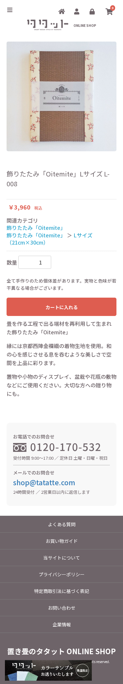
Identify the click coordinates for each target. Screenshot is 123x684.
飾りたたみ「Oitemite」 (36, 227)
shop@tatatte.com (44, 482)
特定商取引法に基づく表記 (61, 591)
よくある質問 (61, 524)
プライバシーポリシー (62, 574)
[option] (61, 96)
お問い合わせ (61, 607)
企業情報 (61, 624)
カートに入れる (62, 307)
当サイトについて (61, 557)
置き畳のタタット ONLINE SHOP (61, 651)
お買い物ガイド (62, 541)
